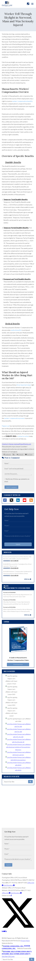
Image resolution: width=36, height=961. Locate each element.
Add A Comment (11, 487)
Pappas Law (5, 426)
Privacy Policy (25, 941)
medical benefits (16, 330)
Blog (6, 586)
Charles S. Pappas (7, 444)
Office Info (5, 893)
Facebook (8, 454)
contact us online (23, 436)
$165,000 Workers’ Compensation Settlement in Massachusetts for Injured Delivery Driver (17, 573)
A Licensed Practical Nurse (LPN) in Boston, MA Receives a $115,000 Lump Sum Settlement (17, 559)
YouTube (29, 454)
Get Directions (8, 885)
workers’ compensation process (14, 418)
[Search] (30, 781)
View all (27, 579)
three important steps (24, 385)
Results (7, 552)
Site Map (5, 956)
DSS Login (11, 956)
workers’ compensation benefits (22, 101)
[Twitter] (11, 500)
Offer (6, 622)
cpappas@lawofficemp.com (22, 444)
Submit (18, 544)
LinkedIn (20, 454)
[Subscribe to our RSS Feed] (17, 588)
